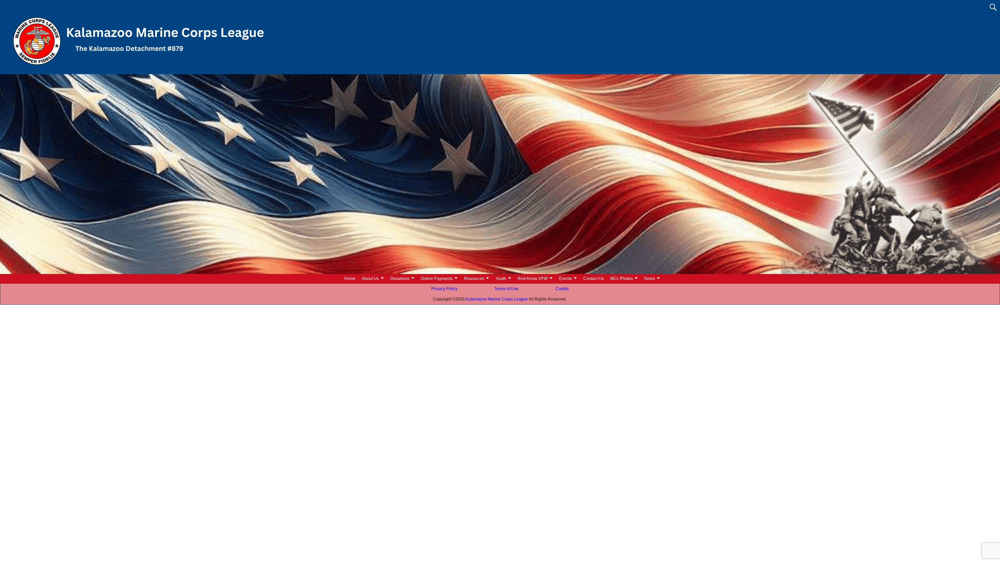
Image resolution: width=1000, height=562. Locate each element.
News (649, 278)
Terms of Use (506, 288)
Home (349, 278)
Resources (474, 278)
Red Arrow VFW (533, 278)
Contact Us (593, 278)
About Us (370, 278)
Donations (399, 278)
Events (565, 278)
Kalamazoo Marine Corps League (497, 299)
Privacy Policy (444, 288)
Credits (562, 288)
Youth (501, 278)
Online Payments (437, 278)
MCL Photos (621, 278)
